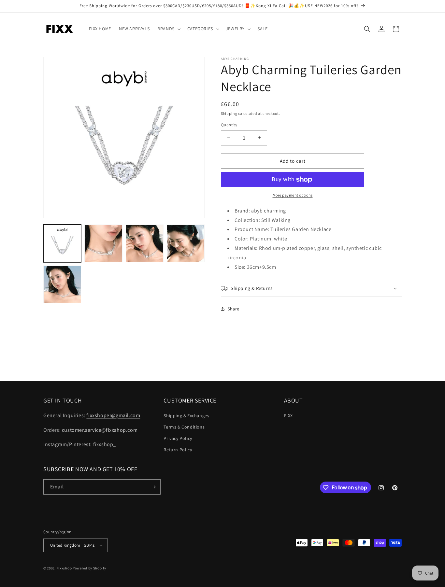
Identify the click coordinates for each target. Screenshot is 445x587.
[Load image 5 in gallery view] (62, 284)
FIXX (288, 415)
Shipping (229, 113)
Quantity (229, 125)
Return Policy (178, 450)
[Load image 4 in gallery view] (186, 243)
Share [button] (233, 309)
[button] (168, 28)
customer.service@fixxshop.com (99, 429)
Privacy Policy (178, 438)
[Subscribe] (153, 487)
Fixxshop (64, 568)
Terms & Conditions (184, 427)
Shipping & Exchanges (186, 415)
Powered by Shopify (89, 568)
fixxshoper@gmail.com (113, 415)
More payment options (293, 195)
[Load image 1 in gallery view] (62, 243)
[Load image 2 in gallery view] (103, 243)
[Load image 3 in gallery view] (145, 243)
